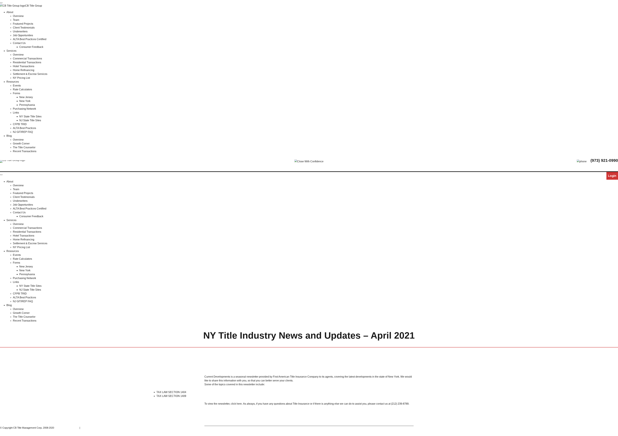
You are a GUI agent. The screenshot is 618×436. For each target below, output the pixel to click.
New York (24, 270)
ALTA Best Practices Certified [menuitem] (29, 39)
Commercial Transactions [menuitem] (27, 58)
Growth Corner (21, 313)
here (239, 403)
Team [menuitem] (16, 20)
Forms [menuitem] (16, 93)
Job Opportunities (23, 204)
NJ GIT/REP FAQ (23, 301)
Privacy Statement (90, 427)
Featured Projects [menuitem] (23, 23)
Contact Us (19, 212)
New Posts (332, 362)
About (9, 181)
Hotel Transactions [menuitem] (23, 66)
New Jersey (26, 266)
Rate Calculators (22, 258)
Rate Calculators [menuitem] (22, 89)
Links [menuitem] (16, 112)
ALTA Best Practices (24, 297)
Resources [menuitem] (12, 81)
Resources (12, 251)
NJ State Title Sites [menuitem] (30, 120)
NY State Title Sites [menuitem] (30, 116)
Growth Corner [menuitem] (21, 143)
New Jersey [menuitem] (26, 97)
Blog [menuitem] (9, 135)
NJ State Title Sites (30, 289)
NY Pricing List (21, 247)
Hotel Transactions (23, 235)
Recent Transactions (24, 320)
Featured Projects (23, 193)
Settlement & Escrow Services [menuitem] (30, 74)
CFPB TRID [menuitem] (20, 124)
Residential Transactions (27, 231)
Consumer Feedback (31, 216)
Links (16, 282)
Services (11, 220)
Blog (9, 305)
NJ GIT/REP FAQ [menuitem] (23, 132)
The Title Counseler (290, 362)
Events (17, 255)
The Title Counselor (24, 316)
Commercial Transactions (27, 228)
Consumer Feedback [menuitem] (31, 47)
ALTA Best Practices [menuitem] (24, 128)
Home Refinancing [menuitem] (23, 70)
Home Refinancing (23, 239)
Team (16, 189)
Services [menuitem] (11, 50)
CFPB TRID (20, 293)
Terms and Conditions (67, 427)
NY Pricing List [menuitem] (21, 77)
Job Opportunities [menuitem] (23, 35)
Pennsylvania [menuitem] (27, 105)
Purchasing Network (24, 278)
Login (612, 175)
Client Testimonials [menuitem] (24, 27)
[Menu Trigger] (1, 2)
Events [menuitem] (17, 85)
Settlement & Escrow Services (30, 243)
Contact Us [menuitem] (19, 43)
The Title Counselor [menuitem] (24, 147)
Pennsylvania (27, 274)
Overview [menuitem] (18, 16)
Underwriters (20, 200)
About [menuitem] (9, 12)
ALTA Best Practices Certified (29, 208)
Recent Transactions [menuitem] (24, 151)
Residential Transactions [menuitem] (27, 62)
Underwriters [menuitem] (20, 31)
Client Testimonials (24, 197)
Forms (16, 262)
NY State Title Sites (30, 285)
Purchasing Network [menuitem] (24, 108)
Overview (18, 185)
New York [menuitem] (24, 101)
